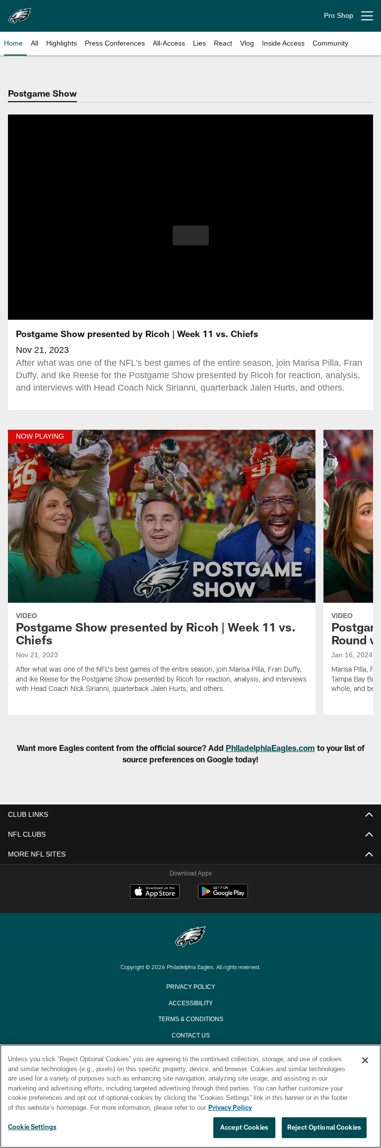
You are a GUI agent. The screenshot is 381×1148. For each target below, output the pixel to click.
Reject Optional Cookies (324, 1128)
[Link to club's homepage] (20, 12)
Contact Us (190, 1034)
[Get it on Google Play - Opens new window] (223, 896)
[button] (190, 235)
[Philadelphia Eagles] (190, 937)
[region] (190, 1096)
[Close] (365, 1061)
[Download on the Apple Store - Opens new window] (155, 892)
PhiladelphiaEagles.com (270, 747)
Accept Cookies (244, 1128)
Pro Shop (338, 15)
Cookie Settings (32, 1127)
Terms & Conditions (191, 1018)
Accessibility (190, 1002)
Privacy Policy (190, 985)
